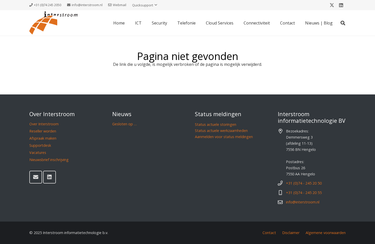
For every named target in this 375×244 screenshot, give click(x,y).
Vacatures (37, 152)
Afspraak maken (42, 138)
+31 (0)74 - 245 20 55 (304, 192)
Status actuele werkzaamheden (221, 130)
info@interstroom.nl (302, 202)
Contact (269, 232)
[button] (144, 5)
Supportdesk (40, 145)
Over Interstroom (44, 123)
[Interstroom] (53, 22)
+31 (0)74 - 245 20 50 (304, 183)
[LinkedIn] (341, 5)
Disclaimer (290, 232)
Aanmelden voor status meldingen (224, 136)
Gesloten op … (124, 123)
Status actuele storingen (215, 124)
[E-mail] (35, 177)
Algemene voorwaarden (326, 232)
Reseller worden (42, 131)
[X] (331, 5)
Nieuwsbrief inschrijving (49, 159)
